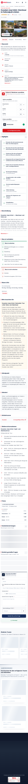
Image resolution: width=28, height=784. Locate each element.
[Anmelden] (22, 2)
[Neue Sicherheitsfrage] (23, 611)
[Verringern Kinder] (17, 109)
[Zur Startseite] (6, 2)
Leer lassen (5, 579)
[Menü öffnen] (25, 2)
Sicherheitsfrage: (8, 608)
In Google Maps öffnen (18, 419)
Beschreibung (18, 39)
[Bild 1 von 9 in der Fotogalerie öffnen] (14, 29)
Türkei (7, 6)
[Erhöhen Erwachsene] (23, 104)
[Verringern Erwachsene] (17, 104)
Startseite (3, 6)
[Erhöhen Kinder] (23, 109)
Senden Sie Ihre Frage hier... (8, 596)
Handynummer (5, 591)
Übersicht (4, 39)
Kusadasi (11, 6)
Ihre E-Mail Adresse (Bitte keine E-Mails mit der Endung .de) (13, 585)
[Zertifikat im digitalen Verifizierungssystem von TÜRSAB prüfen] (14, 779)
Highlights (11, 39)
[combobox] (14, 124)
